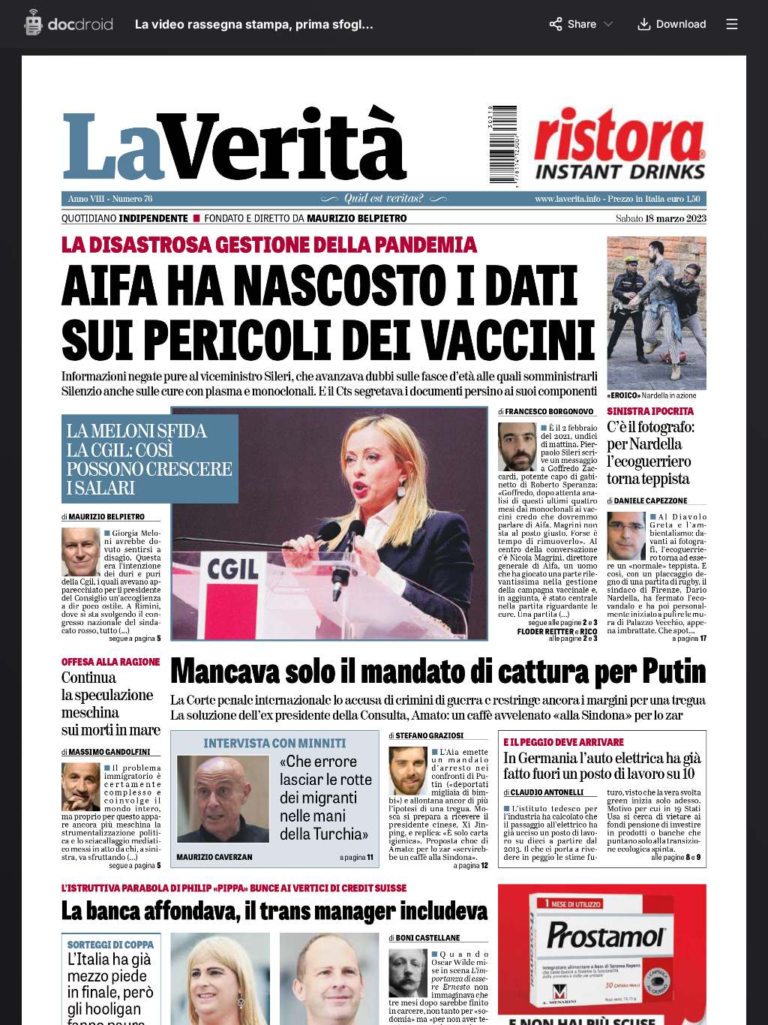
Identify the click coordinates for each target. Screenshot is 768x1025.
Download (681, 23)
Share (582, 23)
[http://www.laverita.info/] (576, 200)
